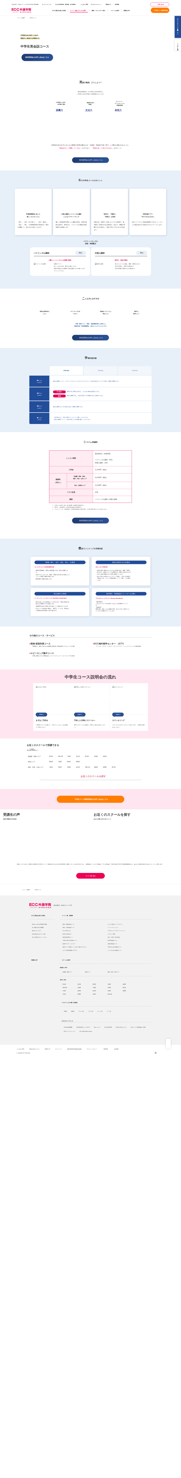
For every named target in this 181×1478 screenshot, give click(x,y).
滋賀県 (124, 984)
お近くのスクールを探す (93, 776)
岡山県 (124, 987)
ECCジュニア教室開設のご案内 (138, 1027)
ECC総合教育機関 (68, 1027)
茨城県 (79, 987)
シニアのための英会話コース (114, 950)
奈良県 (109, 990)
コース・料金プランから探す (78, 10)
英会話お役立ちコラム (34, 1049)
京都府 (109, 984)
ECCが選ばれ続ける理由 (59, 10)
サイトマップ (58, 1049)
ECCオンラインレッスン (70, 1031)
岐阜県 (94, 990)
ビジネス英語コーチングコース (115, 924)
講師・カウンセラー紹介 (98, 10)
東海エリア (31, 762)
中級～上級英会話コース (68, 927)
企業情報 (116, 1049)
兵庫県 (109, 987)
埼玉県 (64, 994)
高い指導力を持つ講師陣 (38, 927)
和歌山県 (110, 994)
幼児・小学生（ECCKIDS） (114, 937)
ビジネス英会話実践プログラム (70, 950)
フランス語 (81, 1011)
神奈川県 (65, 987)
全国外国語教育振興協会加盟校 (74, 1049)
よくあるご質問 (84, 4)
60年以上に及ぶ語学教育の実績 (39, 924)
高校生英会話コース (112, 943)
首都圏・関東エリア (34, 756)
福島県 (79, 990)
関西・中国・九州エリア (35, 767)
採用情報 (117, 4)
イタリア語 (91, 1011)
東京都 (64, 984)
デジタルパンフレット (96, 4)
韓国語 (73, 1011)
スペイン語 (100, 1011)
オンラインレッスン (47, 4)
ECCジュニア (97, 1027)
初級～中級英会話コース (68, 924)
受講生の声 (127, 10)
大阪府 (94, 994)
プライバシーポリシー (92, 1049)
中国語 (65, 1011)
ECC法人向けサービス (121, 1027)
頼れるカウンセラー (37, 930)
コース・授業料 (21, 17)
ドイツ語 (109, 1011)
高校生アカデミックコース (69, 943)
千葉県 (64, 990)
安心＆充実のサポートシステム (39, 937)
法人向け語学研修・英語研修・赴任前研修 (65, 4)
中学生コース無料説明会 (161, 10)
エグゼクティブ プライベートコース (116, 930)
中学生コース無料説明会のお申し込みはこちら (91, 799)
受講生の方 (108, 4)
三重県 (94, 987)
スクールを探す (115, 10)
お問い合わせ (161, 4)
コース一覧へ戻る (90, 876)
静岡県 (79, 994)
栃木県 (79, 984)
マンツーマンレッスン (113, 927)
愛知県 (94, 984)
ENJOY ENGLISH (67, 934)
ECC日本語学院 (108, 1027)
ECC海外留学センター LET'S (110, 643)
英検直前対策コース (41, 643)
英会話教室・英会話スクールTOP (63, 905)
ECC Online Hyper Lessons (86, 1031)
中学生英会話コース (112, 940)
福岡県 (124, 990)
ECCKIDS (36, 4)
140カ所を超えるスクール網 (38, 934)
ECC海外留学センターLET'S (83, 1027)
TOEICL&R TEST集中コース (70, 940)
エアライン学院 (111, 934)
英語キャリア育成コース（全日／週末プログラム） (75, 947)
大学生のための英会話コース (114, 947)
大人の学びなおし (67, 930)
